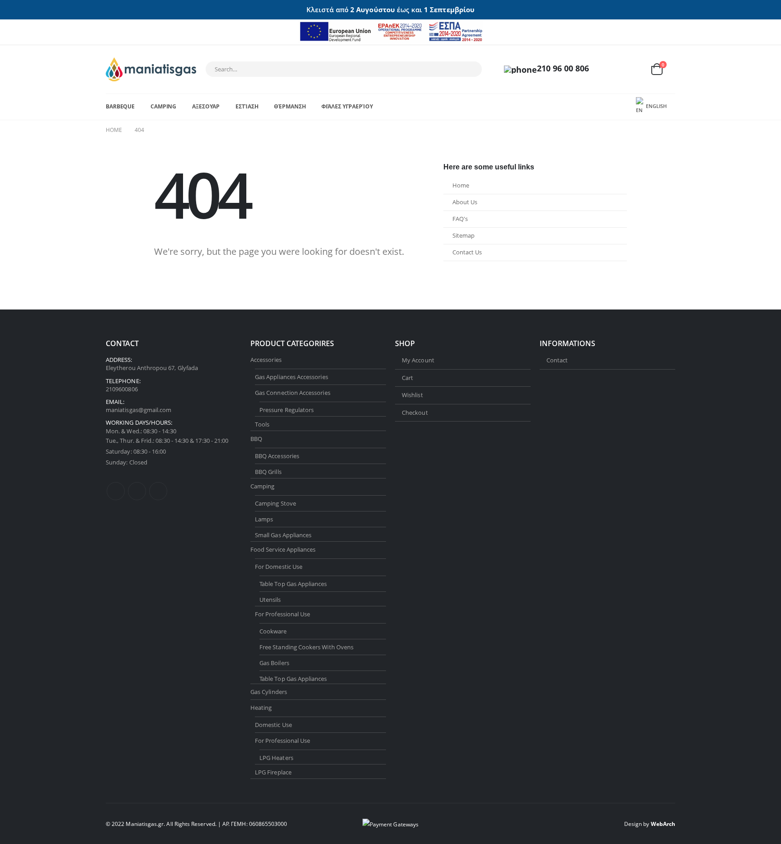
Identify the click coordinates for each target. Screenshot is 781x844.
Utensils (270, 599)
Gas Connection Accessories (292, 393)
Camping (163, 106)
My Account (418, 360)
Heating (261, 707)
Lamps (264, 519)
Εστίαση (246, 106)
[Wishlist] (634, 69)
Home (460, 185)
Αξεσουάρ (206, 106)
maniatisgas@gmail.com (138, 410)
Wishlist (412, 395)
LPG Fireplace (273, 772)
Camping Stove (275, 503)
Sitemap (463, 235)
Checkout (415, 412)
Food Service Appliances (283, 549)
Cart (407, 378)
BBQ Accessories (277, 456)
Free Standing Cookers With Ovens (306, 647)
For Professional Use (282, 614)
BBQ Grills (268, 472)
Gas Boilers (274, 663)
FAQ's (460, 219)
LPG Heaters (276, 758)
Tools (262, 424)
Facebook (116, 491)
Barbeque (120, 106)
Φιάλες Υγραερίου (346, 106)
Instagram (158, 491)
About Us (464, 202)
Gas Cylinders (268, 692)
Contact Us (467, 252)
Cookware (273, 631)
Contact (557, 360)
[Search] (469, 69)
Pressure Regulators (286, 410)
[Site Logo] (151, 69)
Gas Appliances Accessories (291, 377)
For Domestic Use (278, 567)
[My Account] (613, 69)
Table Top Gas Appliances (293, 584)
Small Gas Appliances (283, 535)
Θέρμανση (290, 106)
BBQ (256, 439)
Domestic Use (273, 725)
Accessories (266, 360)
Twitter (137, 491)
